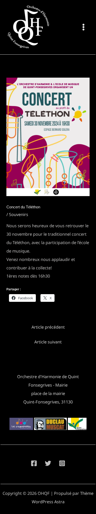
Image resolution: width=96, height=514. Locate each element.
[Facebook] (34, 463)
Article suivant (48, 342)
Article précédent (48, 327)
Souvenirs (18, 214)
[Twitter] (48, 463)
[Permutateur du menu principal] (83, 27)
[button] (21, 424)
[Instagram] (62, 463)
